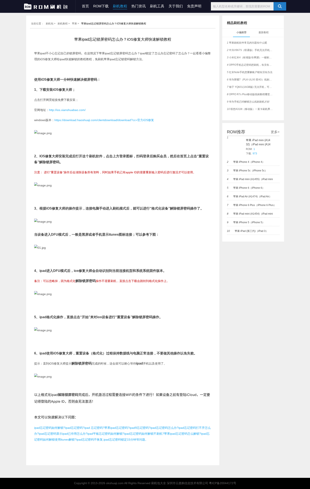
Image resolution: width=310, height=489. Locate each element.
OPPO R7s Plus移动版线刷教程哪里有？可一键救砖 (250, 94)
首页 (85, 6)
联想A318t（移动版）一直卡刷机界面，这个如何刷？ (250, 109)
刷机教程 (120, 6)
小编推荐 (241, 32)
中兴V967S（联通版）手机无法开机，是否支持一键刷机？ (250, 50)
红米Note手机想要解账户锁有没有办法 (249, 72)
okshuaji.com (115, 483)
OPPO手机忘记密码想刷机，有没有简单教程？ (250, 64)
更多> (275, 132)
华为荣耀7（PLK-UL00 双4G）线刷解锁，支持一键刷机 (250, 79)
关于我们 (175, 6)
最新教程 (264, 32)
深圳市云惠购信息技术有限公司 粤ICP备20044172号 (201, 483)
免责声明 (194, 6)
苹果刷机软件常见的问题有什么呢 (247, 42)
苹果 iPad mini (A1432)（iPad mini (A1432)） (258, 143)
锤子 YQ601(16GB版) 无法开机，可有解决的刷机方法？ (250, 87)
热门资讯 (138, 6)
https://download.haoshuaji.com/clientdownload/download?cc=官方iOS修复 (104, 120)
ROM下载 (101, 6)
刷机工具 (157, 6)
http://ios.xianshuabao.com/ (67, 110)
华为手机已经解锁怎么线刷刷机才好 (248, 101)
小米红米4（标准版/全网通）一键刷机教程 (250, 57)
